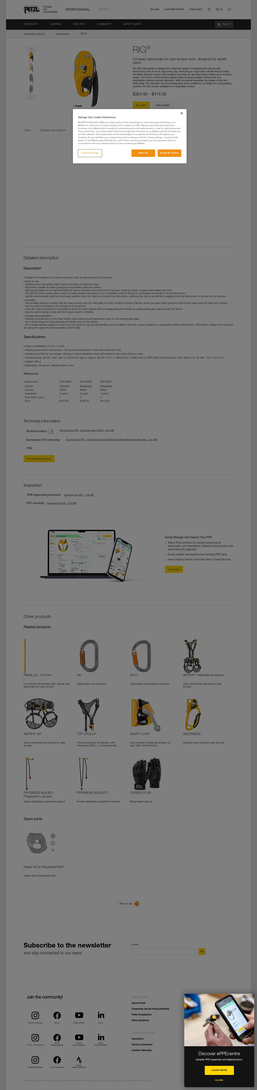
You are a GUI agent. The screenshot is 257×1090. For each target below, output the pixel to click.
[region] (130, 136)
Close (219, 1080)
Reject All (143, 153)
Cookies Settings (89, 153)
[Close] (181, 113)
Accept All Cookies (169, 153)
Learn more (219, 1070)
